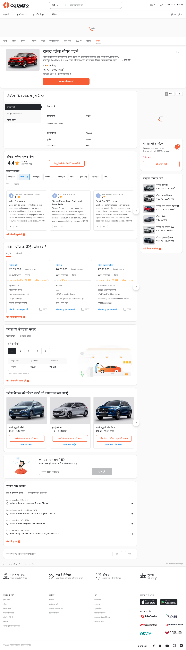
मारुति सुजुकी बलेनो (16, 427)
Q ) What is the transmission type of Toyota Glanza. (30, 513)
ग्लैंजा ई (59, 265)
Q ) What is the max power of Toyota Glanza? (28, 503)
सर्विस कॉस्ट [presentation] (10, 336)
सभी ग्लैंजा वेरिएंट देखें (14, 317)
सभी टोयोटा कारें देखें (150, 248)
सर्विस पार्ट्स (11, 120)
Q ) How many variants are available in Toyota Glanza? (32, 533)
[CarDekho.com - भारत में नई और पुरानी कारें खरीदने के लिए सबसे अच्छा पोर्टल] (16, 5)
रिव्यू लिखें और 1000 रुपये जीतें (67, 163)
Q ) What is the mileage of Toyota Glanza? (26, 523)
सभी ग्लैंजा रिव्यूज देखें (14, 234)
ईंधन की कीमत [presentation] (25, 336)
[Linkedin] (181, 646)
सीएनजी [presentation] (19, 253)
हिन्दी (151, 5)
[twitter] (160, 646)
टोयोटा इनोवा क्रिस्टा (164, 195)
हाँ (117, 554)
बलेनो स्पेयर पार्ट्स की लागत (26, 438)
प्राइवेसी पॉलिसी (8, 613)
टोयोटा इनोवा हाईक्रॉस (164, 237)
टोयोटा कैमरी (161, 216)
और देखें (127, 60)
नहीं (129, 554)
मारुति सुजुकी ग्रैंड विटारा (105, 427)
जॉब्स (5, 604)
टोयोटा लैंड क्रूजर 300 (165, 227)
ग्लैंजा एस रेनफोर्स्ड (105, 265)
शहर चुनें (177, 14)
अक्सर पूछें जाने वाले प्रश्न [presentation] (37, 493)
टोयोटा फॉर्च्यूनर (162, 185)
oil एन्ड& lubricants (15, 113)
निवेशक (5, 622)
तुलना (45, 309)
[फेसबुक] (153, 646)
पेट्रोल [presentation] (8, 253)
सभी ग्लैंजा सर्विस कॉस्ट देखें (16, 381)
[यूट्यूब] (167, 646)
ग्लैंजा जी (13, 265)
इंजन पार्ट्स (11, 107)
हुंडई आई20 (56, 427)
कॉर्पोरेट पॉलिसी (8, 617)
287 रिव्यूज (52, 65)
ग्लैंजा (5, 41)
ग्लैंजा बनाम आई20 (70, 444)
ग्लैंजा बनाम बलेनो (26, 444)
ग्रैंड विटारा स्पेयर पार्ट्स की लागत (114, 438)
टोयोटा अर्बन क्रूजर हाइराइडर (167, 206)
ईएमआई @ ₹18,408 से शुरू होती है (57, 74)
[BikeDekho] (148, 616)
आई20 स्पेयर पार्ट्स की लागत (70, 438)
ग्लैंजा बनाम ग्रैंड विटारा (113, 444)
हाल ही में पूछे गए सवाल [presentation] (14, 493)
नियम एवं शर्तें (7, 609)
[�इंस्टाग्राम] (174, 646)
